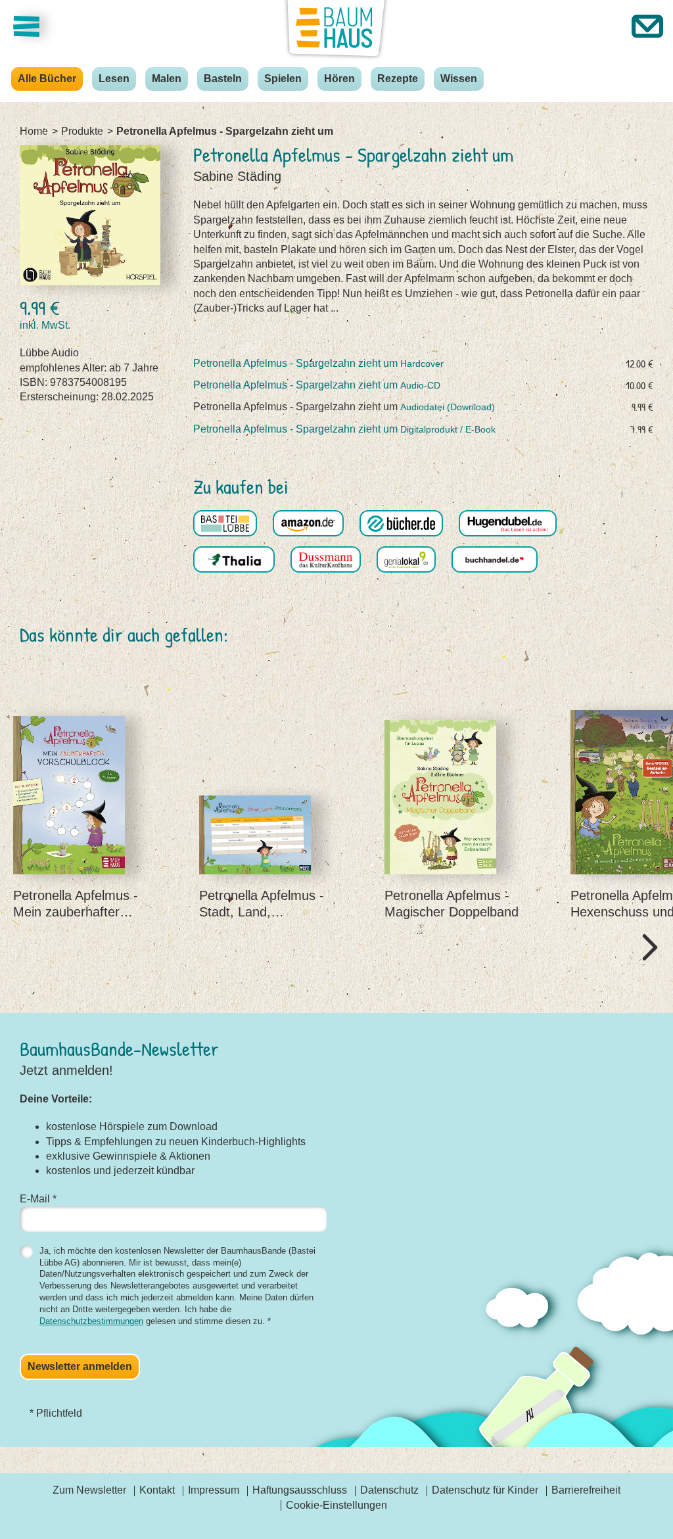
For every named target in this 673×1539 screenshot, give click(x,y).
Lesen (114, 78)
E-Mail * (38, 1198)
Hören (339, 78)
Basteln (223, 78)
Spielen (283, 78)
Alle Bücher (47, 78)
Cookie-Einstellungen (336, 1505)
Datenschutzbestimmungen (91, 1321)
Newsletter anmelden (80, 1366)
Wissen (458, 78)
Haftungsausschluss (299, 1490)
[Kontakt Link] (647, 26)
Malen (166, 78)
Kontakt (157, 1490)
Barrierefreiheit (585, 1490)
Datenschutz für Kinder (485, 1490)
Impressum (213, 1490)
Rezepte (397, 78)
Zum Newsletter (89, 1490)
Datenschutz (389, 1490)
